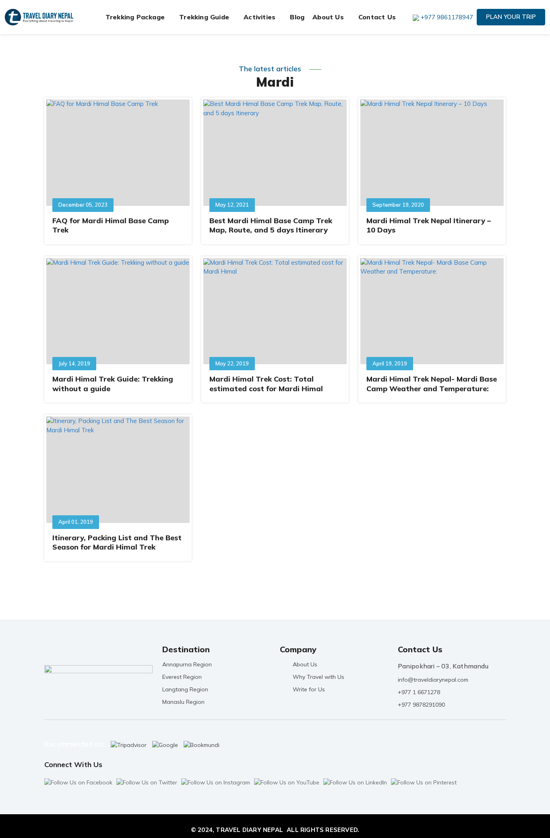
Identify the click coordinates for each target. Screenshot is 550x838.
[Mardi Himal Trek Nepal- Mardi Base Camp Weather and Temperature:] (432, 311)
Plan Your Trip (511, 17)
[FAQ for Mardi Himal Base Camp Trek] (118, 152)
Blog (297, 17)
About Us (305, 664)
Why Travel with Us (318, 676)
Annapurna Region (187, 664)
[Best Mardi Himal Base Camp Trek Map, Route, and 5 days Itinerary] (275, 152)
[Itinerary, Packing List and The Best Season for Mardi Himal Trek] (118, 470)
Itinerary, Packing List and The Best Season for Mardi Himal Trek (117, 542)
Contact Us (377, 17)
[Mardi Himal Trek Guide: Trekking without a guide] (118, 311)
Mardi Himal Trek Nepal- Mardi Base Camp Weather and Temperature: (431, 383)
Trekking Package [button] (135, 17)
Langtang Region (185, 689)
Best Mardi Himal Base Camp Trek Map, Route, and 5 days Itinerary (270, 225)
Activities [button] (259, 17)
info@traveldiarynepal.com (433, 679)
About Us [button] (328, 17)
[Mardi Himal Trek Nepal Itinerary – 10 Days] (432, 152)
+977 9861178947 (447, 17)
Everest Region (182, 676)
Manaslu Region (183, 701)
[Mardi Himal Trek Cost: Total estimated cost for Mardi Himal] (275, 311)
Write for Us (309, 689)
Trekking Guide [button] (204, 17)
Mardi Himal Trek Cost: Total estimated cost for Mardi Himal (266, 383)
